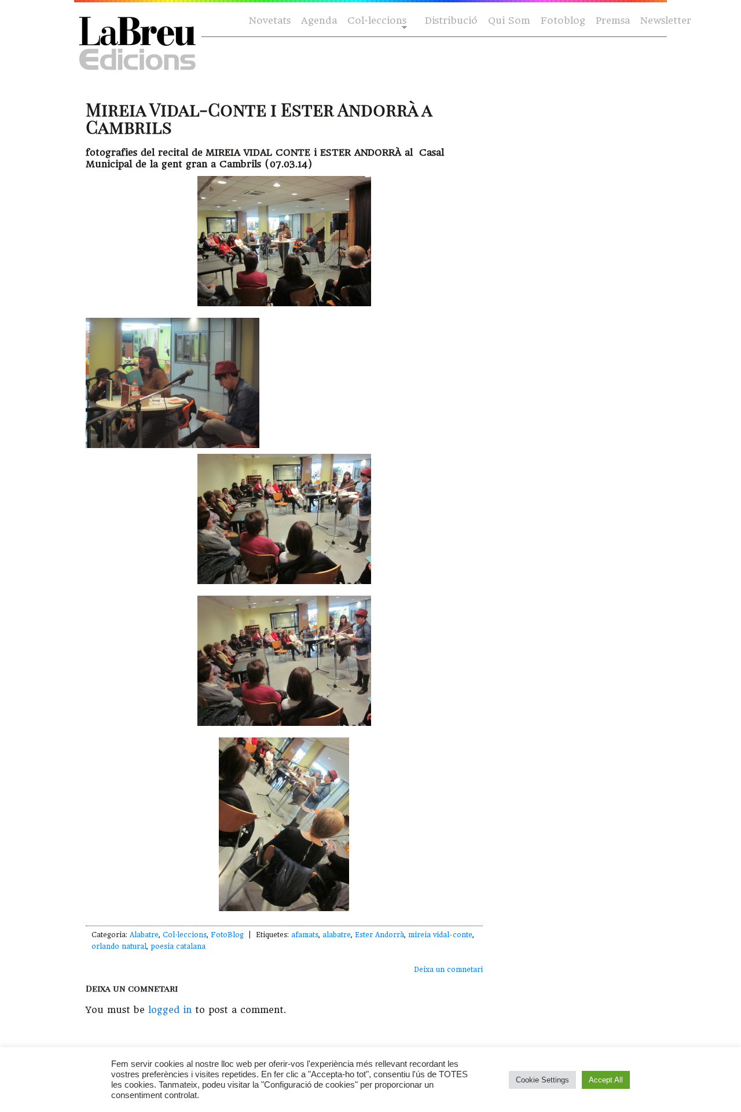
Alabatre (144, 935)
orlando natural (118, 946)
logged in (170, 1009)
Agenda (319, 20)
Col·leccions (375, 21)
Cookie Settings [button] (542, 1080)
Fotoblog (563, 20)
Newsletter (665, 20)
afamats (304, 935)
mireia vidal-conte (440, 935)
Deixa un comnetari (448, 970)
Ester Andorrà (379, 935)
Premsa (613, 20)
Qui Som (509, 20)
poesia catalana (178, 946)
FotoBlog (227, 935)
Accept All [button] (606, 1080)
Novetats (270, 20)
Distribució (451, 20)
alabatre (336, 935)
